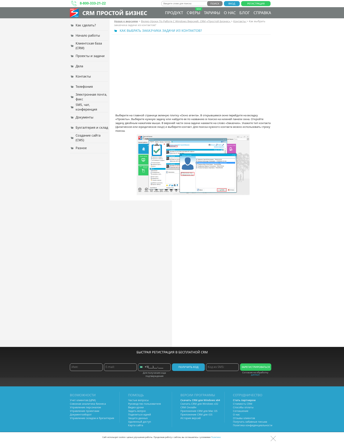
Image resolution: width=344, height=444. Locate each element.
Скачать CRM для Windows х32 (199, 403)
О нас (230, 12)
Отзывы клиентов (244, 418)
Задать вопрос (137, 411)
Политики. (216, 437)
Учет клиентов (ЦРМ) (83, 400)
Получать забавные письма (250, 421)
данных (255, 374)
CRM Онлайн (188, 407)
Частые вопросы (138, 400)
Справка (262, 12)
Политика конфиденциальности (252, 425)
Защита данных (138, 418)
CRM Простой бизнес (114, 13)
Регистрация (256, 3)
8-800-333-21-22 (93, 3)
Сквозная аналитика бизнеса (88, 403)
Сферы (193, 12)
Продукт (174, 12)
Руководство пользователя (144, 403)
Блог (244, 12)
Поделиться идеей (139, 414)
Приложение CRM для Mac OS (199, 411)
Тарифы (212, 12)
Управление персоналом (85, 407)
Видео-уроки (136, 407)
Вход (231, 3)
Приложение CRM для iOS (196, 414)
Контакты (240, 21)
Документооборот (81, 414)
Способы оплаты (243, 407)
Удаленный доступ (139, 421)
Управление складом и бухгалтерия (92, 418)
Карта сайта (135, 425)
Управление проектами (84, 411)
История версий (190, 418)
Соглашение (240, 411)
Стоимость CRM (242, 403)
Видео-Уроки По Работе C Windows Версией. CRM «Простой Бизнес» (186, 21)
